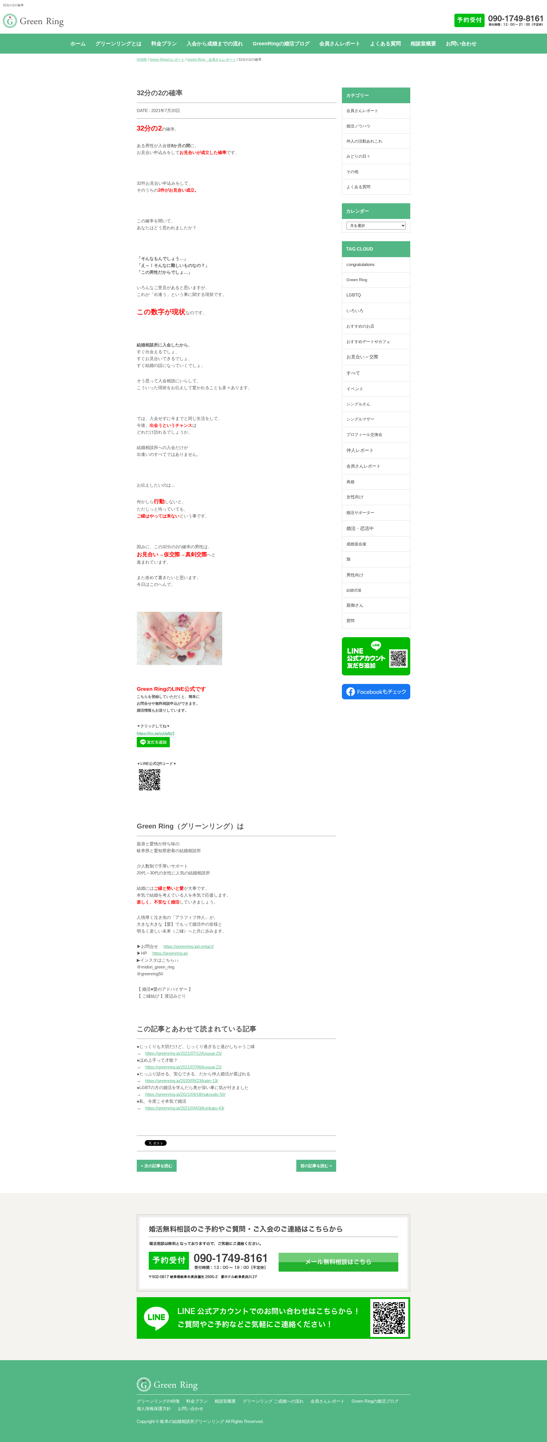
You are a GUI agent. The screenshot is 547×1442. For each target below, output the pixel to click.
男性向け (355, 574)
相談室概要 (423, 43)
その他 (352, 171)
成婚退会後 (356, 544)
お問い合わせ (461, 43)
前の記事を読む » (316, 1165)
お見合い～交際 (362, 356)
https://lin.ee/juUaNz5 (155, 733)
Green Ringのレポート (167, 60)
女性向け (355, 497)
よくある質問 (385, 43)
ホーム (78, 43)
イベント (355, 389)
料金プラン (164, 43)
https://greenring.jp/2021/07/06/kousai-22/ (183, 1067)
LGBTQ (353, 295)
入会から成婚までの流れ (215, 43)
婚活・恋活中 (360, 528)
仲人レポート (360, 450)
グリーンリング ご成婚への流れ (273, 1401)
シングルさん (358, 404)
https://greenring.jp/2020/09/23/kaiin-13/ (181, 1080)
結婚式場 (353, 590)
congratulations (360, 264)
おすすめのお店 (360, 326)
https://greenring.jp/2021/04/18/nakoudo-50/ (185, 1094)
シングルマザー (360, 419)
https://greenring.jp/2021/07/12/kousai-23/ (183, 1053)
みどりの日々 (358, 156)
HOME (142, 60)
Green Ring (356, 280)
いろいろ (355, 310)
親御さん (355, 605)
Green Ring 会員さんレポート (211, 60)
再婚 (350, 482)
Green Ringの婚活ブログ (375, 1401)
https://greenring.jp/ (170, 953)
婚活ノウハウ (358, 126)
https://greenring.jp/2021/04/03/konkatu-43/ (184, 1108)
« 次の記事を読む (156, 1165)
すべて (353, 373)
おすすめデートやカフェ (368, 341)
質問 (350, 620)
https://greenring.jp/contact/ (189, 946)
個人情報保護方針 (154, 1408)
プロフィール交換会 (364, 434)
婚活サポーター (360, 512)
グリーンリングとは (118, 43)
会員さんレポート (339, 43)
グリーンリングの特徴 (158, 1401)
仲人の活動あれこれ (364, 141)
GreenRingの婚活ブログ (281, 43)
